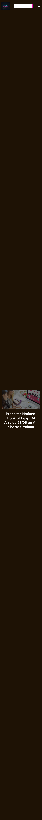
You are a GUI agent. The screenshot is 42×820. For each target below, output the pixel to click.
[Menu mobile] (39, 6)
